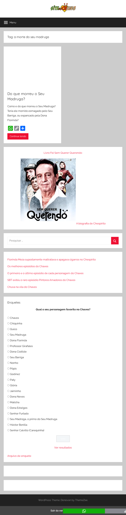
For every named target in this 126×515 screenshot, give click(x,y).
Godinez (15, 374)
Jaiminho (15, 391)
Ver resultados (63, 447)
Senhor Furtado (19, 413)
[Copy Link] (17, 128)
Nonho (14, 362)
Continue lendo (18, 136)
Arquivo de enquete (19, 455)
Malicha (14, 402)
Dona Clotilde (18, 351)
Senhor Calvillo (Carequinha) (27, 430)
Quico (13, 329)
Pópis (13, 368)
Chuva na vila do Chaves (22, 286)
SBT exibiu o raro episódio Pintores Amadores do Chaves (41, 280)
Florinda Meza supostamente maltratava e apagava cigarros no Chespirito (51, 259)
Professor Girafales (21, 346)
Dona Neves (17, 396)
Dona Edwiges (18, 407)
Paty (12, 379)
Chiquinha (16, 323)
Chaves (14, 317)
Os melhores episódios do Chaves (27, 266)
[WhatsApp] (10, 128)
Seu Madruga (18, 334)
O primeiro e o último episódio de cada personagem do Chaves (45, 273)
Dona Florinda (18, 340)
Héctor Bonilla (18, 424)
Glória (13, 385)
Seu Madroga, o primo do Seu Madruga (33, 419)
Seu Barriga (17, 357)
